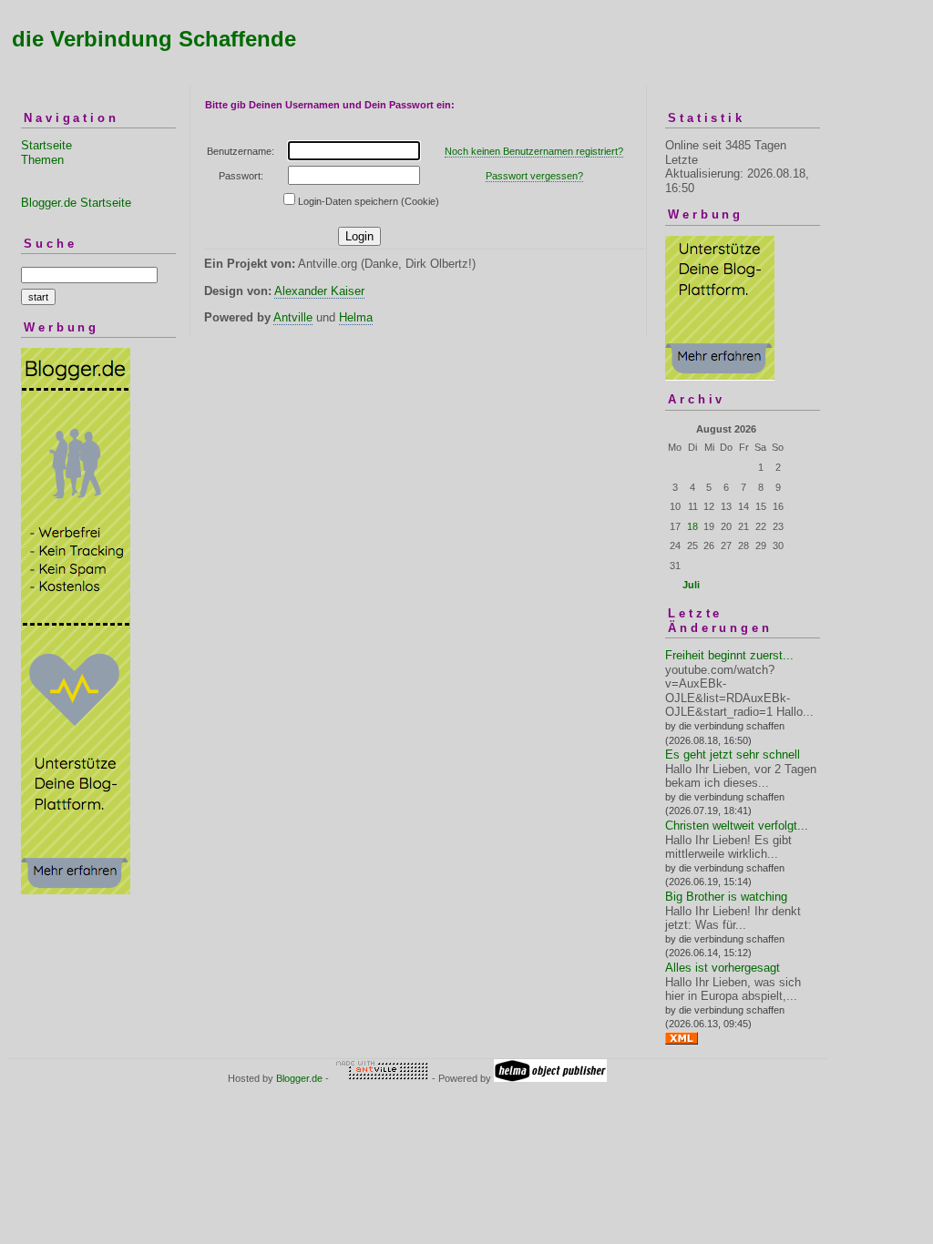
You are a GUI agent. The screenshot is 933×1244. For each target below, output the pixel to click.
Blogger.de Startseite (76, 202)
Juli (691, 584)
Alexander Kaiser (319, 291)
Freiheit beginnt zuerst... (729, 655)
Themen (42, 160)
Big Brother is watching (726, 896)
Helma (356, 317)
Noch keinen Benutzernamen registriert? (534, 151)
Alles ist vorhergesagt (722, 967)
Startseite (46, 145)
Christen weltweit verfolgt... (736, 825)
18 (692, 526)
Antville (293, 317)
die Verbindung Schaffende (154, 38)
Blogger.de (299, 1078)
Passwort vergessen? (534, 175)
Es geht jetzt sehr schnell (732, 754)
